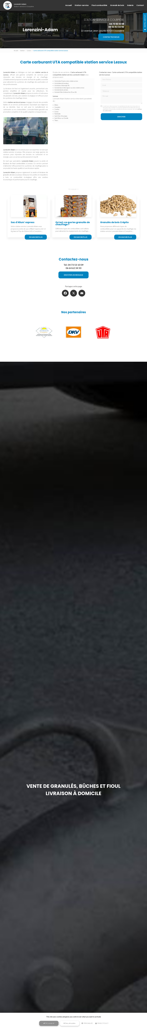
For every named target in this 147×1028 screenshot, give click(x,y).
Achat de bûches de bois (61, 90)
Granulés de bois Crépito (114, 222)
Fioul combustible (99, 5)
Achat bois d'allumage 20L (62, 85)
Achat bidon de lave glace (61, 83)
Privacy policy (102, 1023)
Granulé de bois (117, 5)
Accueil (68, 5)
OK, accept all (49, 1023)
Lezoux (29, 50)
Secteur (22, 50)
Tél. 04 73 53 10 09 (74, 264)
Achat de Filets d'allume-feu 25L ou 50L (65, 92)
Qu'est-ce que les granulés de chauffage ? (72, 223)
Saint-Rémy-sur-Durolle (61, 118)
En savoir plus (36, 237)
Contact (140, 5)
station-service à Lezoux (12, 152)
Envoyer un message (73, 275)
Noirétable (57, 114)
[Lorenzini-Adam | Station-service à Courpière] (7, 5)
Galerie (130, 5)
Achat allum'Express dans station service (66, 81)
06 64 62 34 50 (116, 26)
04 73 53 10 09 (116, 23)
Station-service (82, 5)
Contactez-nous (111, 37)
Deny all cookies (70, 1023)
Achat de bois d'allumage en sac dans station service (69, 88)
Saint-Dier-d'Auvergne (60, 116)
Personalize (88, 1023)
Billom (56, 105)
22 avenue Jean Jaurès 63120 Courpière (102, 30)
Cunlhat (56, 109)
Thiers (56, 120)
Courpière (57, 107)
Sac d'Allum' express (22, 222)
